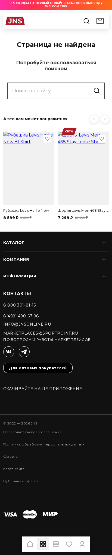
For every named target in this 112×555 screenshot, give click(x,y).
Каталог (13, 242)
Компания (16, 259)
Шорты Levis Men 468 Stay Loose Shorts (83, 210)
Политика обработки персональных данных (43, 444)
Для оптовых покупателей (38, 368)
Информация (19, 276)
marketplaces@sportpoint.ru (40, 333)
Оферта (10, 456)
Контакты (17, 293)
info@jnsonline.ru (27, 324)
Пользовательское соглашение (32, 432)
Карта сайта (13, 469)
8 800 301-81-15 (19, 305)
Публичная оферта (21, 481)
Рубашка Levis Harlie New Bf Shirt (28, 210)
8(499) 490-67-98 (21, 316)
